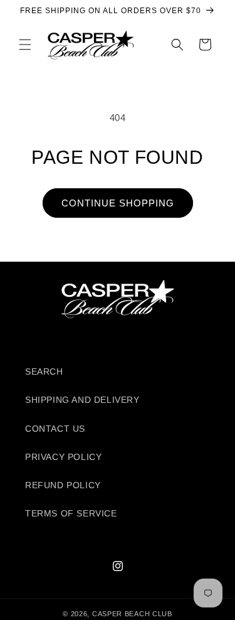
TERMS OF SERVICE (71, 513)
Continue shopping (117, 203)
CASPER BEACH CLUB (132, 613)
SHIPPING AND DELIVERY (82, 400)
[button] (25, 44)
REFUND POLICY (63, 485)
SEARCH (44, 371)
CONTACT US (55, 429)
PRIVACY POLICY (63, 457)
